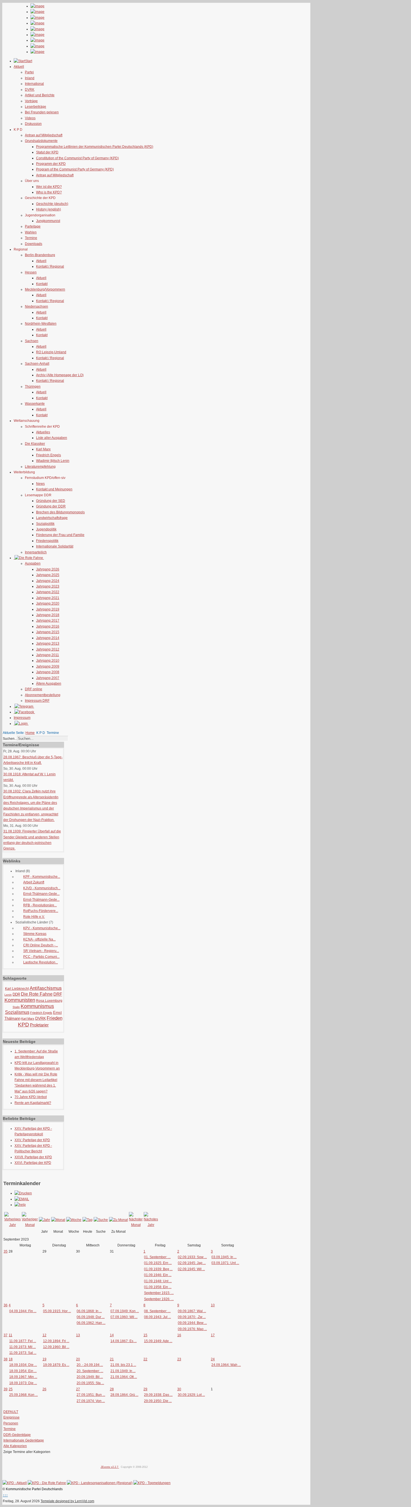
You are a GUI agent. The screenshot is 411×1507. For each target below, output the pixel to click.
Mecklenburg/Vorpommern (45, 289)
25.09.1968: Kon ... (23, 1395)
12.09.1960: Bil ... (56, 1347)
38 (6, 1359)
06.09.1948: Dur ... (91, 1317)
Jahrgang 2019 (47, 609)
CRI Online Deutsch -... (40, 945)
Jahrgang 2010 (47, 661)
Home (30, 733)
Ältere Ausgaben (48, 683)
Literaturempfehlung (40, 467)
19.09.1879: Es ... (56, 1365)
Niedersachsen (36, 306)
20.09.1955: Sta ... (90, 1383)
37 (6, 1335)
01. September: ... (157, 1257)
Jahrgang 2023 (47, 586)
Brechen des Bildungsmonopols (60, 512)
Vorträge (31, 101)
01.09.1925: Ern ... (158, 1263)
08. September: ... (157, 1311)
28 (112, 1389)
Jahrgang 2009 (47, 666)
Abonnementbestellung (42, 695)
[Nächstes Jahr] (151, 1225)
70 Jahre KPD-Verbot (31, 1097)
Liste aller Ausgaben (51, 438)
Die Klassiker (35, 444)
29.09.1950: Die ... (158, 1401)
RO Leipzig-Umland (51, 352)
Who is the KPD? (49, 192)
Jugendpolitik (46, 529)
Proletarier (39, 1024)
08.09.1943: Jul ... (157, 1317)
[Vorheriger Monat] (30, 1225)
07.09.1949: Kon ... (124, 1311)
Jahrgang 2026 (47, 569)
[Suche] (101, 1220)
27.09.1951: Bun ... (91, 1395)
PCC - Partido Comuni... (41, 957)
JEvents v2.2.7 (110, 1467)
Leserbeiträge (35, 107)
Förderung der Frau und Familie (60, 535)
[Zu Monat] (118, 1220)
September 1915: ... (159, 1293)
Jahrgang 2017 (47, 621)
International (34, 84)
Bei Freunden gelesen (42, 112)
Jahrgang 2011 (47, 655)
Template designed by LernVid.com (67, 1501)
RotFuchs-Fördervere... (40, 911)
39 (6, 1389)
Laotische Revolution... (40, 962)
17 (213, 1335)
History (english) (48, 209)
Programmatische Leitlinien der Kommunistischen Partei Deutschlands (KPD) (94, 147)
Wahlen (31, 232)
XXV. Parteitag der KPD (32, 1140)
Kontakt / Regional (50, 266)
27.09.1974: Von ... (91, 1401)
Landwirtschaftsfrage (52, 518)
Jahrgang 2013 (47, 643)
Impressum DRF (37, 701)
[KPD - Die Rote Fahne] (47, 1483)
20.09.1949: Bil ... (90, 1377)
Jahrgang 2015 (47, 632)
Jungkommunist (48, 221)
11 (10, 1335)
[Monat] (58, 1220)
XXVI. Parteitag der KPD (33, 1163)
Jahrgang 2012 (47, 649)
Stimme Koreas (34, 934)
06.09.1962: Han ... (91, 1323)
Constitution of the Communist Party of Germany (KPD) (77, 158)
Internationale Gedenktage (23, 1440)
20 (78, 1359)
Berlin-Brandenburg (40, 255)
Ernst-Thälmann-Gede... (41, 894)
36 (6, 1305)
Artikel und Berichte (40, 95)
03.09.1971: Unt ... (225, 1263)
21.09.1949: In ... (123, 1371)
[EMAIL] (22, 1199)
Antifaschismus (46, 988)
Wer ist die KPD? (49, 187)
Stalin (16, 1006)
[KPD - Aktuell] (15, 1483)
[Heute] (87, 1220)
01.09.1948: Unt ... (158, 1281)
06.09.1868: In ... (89, 1311)
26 (44, 1389)
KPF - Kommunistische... (41, 877)
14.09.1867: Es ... (123, 1341)
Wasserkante (35, 404)
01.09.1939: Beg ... (158, 1269)
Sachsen (31, 341)
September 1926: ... (159, 1299)
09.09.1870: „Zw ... (192, 1317)
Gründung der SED (50, 501)
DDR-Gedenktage (17, 1435)
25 (11, 1389)
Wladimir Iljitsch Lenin (52, 461)
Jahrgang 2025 (47, 575)
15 (145, 1335)
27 (78, 1389)
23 (179, 1359)
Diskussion (33, 124)
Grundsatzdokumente (41, 141)
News (40, 484)
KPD (23, 1025)
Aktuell (41, 261)
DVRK (29, 90)
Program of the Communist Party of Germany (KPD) (75, 169)
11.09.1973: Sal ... (22, 1353)
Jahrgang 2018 (47, 615)
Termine (31, 238)
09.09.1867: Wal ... (192, 1311)
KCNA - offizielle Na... (39, 939)
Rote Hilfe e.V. (34, 917)
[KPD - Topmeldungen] (152, 1483)
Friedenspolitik (47, 541)
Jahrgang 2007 (47, 678)
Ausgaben (33, 563)
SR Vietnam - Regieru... (41, 951)
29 (145, 1389)
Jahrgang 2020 (47, 603)
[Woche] (73, 1220)
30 (179, 1389)
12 (44, 1335)
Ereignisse (11, 1417)
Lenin (8, 994)
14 (112, 1335)
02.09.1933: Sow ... (192, 1257)
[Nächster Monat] (136, 1225)
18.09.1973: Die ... (23, 1383)
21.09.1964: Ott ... (123, 1377)
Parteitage (33, 226)
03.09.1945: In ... (224, 1257)
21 (112, 1359)
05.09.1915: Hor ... (57, 1311)
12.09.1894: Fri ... (56, 1341)
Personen (10, 1423)
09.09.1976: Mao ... (192, 1329)
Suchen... (10, 739)
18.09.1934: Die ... (23, 1365)
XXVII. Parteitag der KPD (33, 1157)
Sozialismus (17, 1012)
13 (78, 1335)
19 (44, 1359)
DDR (16, 994)
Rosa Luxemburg (49, 1001)
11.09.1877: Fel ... (22, 1341)
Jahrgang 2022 (47, 592)
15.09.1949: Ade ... (158, 1341)
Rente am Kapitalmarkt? (33, 1103)
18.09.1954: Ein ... (23, 1371)
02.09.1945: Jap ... (192, 1263)
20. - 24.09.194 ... (90, 1365)
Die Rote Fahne (37, 994)
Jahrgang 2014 (47, 638)
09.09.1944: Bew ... (192, 1323)
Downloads (33, 244)
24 (213, 1359)
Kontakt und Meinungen (54, 489)
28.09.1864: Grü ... (124, 1395)
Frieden (54, 1018)
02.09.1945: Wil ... (191, 1269)
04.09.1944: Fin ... (22, 1311)
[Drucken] (23, 1193)
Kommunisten (19, 1000)
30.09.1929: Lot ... (191, 1395)
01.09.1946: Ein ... (157, 1275)
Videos (30, 118)
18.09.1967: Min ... (23, 1377)
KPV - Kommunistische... (41, 928)
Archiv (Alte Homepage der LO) (60, 375)
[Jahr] (44, 1220)
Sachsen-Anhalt (37, 364)
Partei (29, 72)
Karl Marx (43, 449)
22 (145, 1359)
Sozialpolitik (45, 524)
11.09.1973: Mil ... (22, 1347)
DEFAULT (10, 1412)
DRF (57, 994)
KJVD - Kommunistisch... (41, 888)
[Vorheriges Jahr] (12, 1225)
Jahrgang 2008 (47, 672)
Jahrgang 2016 (47, 626)
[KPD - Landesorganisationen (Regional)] (100, 1483)
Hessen (31, 272)
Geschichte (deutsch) (52, 204)
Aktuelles (43, 432)
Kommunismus (37, 1006)
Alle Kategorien (15, 1446)
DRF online (33, 689)
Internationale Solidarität (54, 546)
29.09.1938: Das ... (158, 1395)
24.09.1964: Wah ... (226, 1365)
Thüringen (33, 387)
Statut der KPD (47, 152)
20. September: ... (90, 1371)
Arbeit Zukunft (33, 882)
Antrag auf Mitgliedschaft (43, 135)
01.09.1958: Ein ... (157, 1287)
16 (179, 1335)
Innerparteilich (36, 552)
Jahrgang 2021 (47, 598)
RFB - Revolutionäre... (40, 905)
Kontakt (42, 284)
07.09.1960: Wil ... (124, 1317)
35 (6, 1251)
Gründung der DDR (51, 506)
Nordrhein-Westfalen (40, 324)
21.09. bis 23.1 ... (123, 1365)
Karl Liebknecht (17, 989)
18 (11, 1359)
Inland (29, 78)
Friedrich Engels (48, 455)
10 (213, 1305)
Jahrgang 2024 (47, 581)
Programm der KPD (51, 164)
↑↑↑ (5, 1495)
